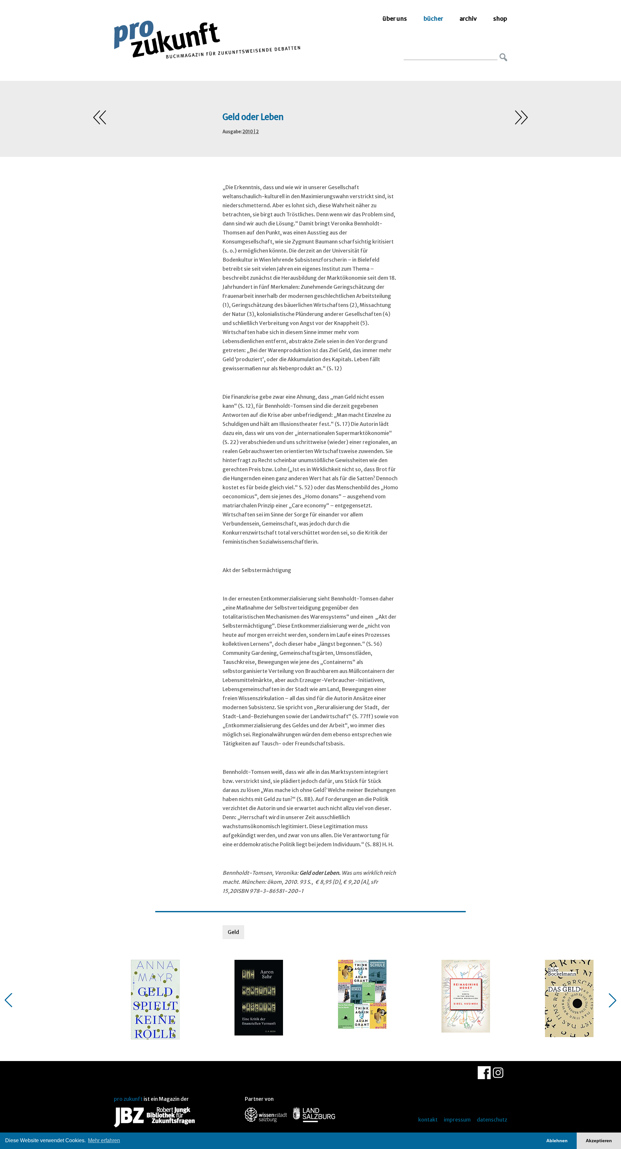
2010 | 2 (251, 132)
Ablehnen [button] (557, 1140)
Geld (233, 932)
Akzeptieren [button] (599, 1140)
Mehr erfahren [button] (104, 1140)
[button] (8, 1000)
